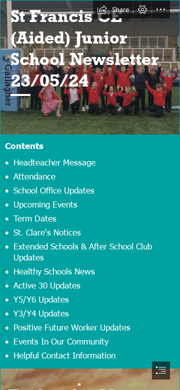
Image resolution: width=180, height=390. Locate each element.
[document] (90, 195)
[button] (113, 9)
